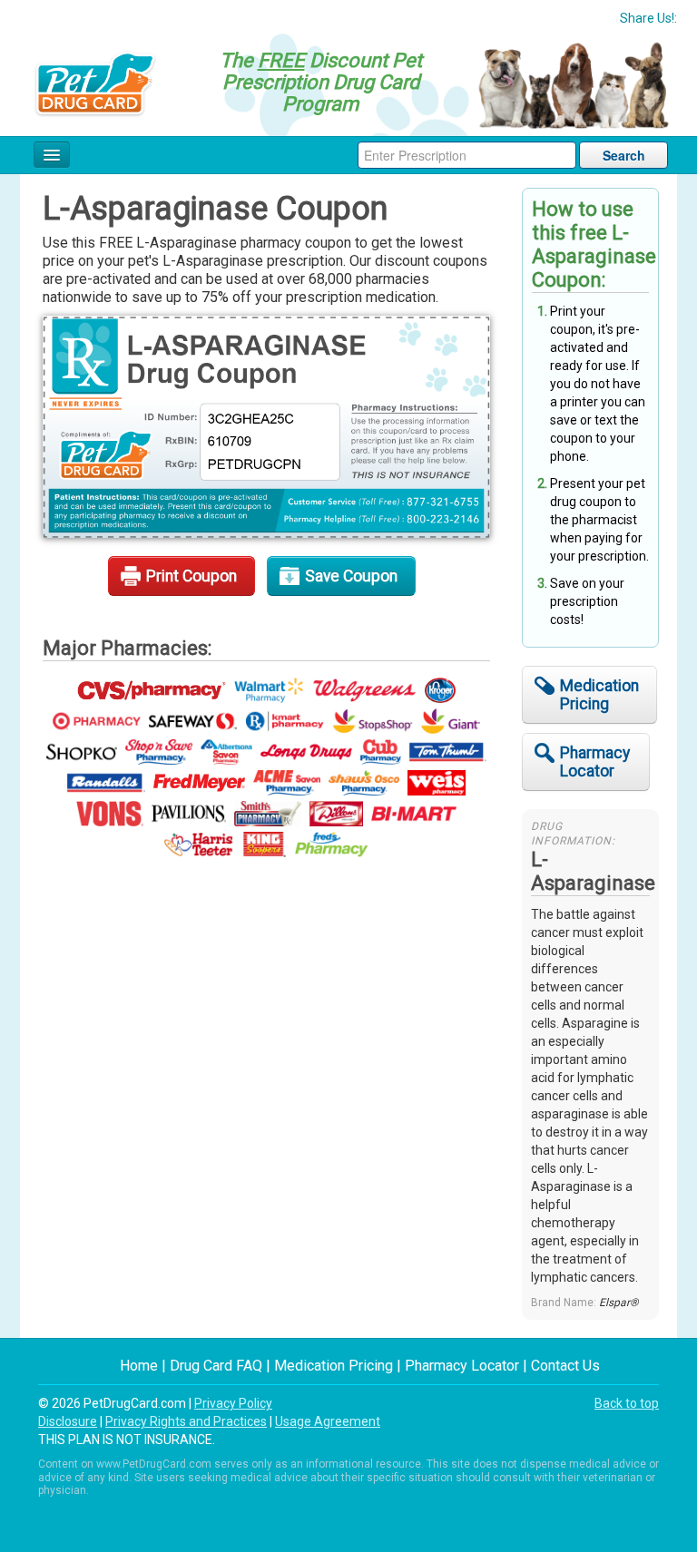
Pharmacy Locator (595, 762)
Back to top (626, 1403)
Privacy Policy (233, 1403)
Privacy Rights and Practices (186, 1421)
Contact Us (565, 1365)
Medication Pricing (599, 695)
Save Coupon (351, 576)
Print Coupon (191, 576)
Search (624, 155)
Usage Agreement (327, 1421)
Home (139, 1365)
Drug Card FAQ (216, 1365)
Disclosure (67, 1421)
